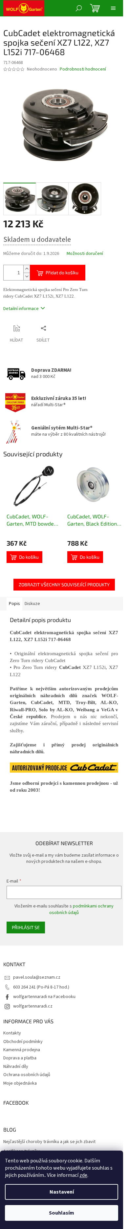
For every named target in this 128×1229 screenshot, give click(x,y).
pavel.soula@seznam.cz (36, 977)
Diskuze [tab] (32, 603)
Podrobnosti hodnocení (83, 69)
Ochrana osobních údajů (26, 1075)
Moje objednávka (20, 1083)
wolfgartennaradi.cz (33, 1006)
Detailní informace (21, 308)
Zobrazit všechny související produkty (64, 584)
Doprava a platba (19, 1058)
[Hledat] (78, 8)
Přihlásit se (26, 927)
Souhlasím (61, 1213)
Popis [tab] (14, 603)
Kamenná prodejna (21, 1050)
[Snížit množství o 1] (26, 276)
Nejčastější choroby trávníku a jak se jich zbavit (49, 1142)
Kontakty (12, 1033)
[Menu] (113, 8)
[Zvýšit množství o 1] (26, 269)
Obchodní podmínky (23, 1041)
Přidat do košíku (62, 272)
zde (83, 1175)
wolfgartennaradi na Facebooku (44, 996)
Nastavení (62, 1192)
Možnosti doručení (85, 254)
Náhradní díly (15, 1066)
